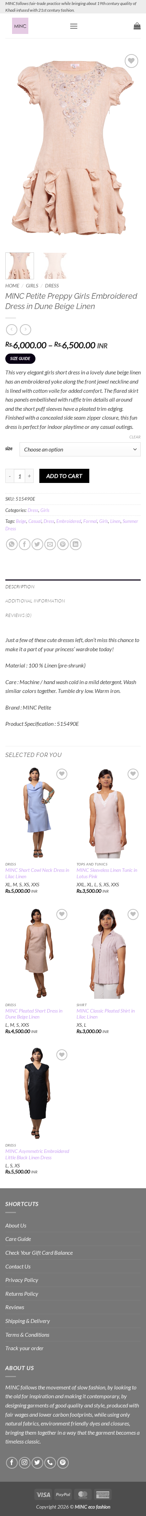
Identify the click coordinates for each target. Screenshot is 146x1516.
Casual (34, 521)
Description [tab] (19, 586)
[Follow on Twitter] (37, 1463)
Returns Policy (21, 1293)
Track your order (24, 1348)
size (8, 448)
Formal (90, 521)
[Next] (129, 149)
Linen (115, 521)
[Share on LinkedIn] (76, 544)
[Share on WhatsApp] (12, 544)
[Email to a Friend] (50, 544)
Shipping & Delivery (27, 1320)
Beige (21, 521)
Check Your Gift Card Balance (39, 1252)
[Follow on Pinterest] (63, 1463)
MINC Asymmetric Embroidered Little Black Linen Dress (37, 1154)
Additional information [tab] (35, 601)
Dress (52, 285)
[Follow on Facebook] (12, 1463)
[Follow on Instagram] (24, 1463)
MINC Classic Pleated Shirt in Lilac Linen (106, 1014)
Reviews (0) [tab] (18, 615)
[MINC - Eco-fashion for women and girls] (34, 25)
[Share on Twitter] (37, 544)
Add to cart (64, 476)
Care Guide (18, 1238)
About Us (15, 1225)
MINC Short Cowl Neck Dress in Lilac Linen (37, 873)
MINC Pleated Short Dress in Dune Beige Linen (33, 1014)
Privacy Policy (21, 1279)
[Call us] (50, 1463)
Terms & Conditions (27, 1334)
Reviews (14, 1307)
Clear (135, 437)
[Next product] (11, 329)
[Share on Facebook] (24, 544)
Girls (32, 285)
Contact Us (17, 1266)
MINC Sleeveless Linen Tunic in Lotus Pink (107, 873)
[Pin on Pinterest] (63, 544)
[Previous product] (25, 329)
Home (12, 285)
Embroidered (68, 521)
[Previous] (17, 149)
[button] (73, 26)
